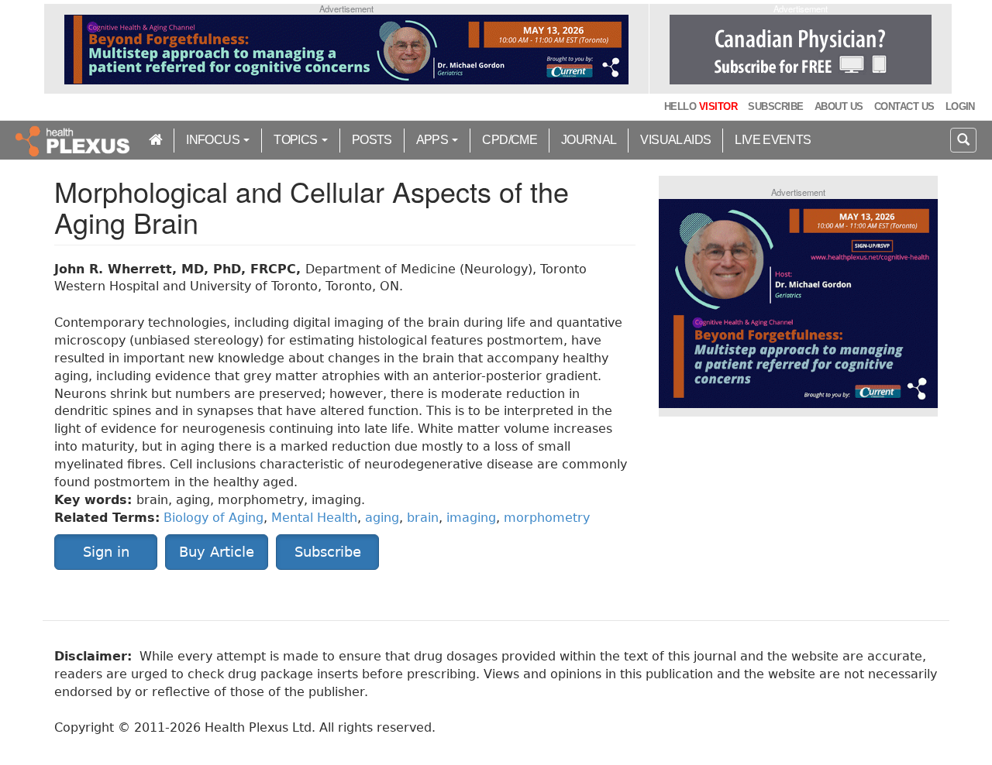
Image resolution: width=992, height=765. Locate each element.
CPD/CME (509, 139)
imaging (471, 517)
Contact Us (904, 106)
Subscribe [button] (327, 552)
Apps (433, 139)
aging (382, 517)
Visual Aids (675, 139)
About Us (839, 106)
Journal (589, 139)
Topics (297, 139)
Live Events (773, 139)
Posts (372, 139)
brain (423, 517)
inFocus (214, 139)
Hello (700, 106)
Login (960, 106)
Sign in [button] (106, 552)
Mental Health (314, 517)
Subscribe (775, 106)
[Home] (74, 140)
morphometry (547, 517)
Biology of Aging (214, 517)
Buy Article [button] (216, 552)
